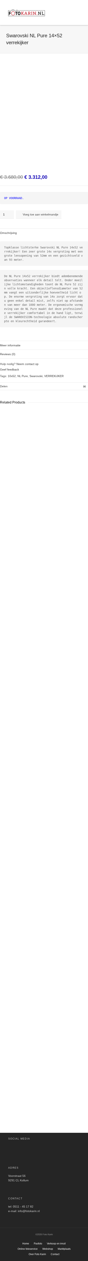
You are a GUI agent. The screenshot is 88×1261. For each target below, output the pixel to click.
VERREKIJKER (54, 376)
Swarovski (36, 376)
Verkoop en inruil (56, 1243)
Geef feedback (9, 369)
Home (25, 1243)
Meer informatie (10, 345)
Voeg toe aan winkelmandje (40, 214)
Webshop (47, 1248)
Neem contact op (27, 364)
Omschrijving (8, 233)
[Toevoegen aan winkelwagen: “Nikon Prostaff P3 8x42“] (54, 714)
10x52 (12, 376)
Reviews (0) (7, 354)
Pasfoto (38, 1243)
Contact (55, 1254)
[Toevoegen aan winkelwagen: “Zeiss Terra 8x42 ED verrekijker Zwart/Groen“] (5, 1067)
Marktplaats (64, 1248)
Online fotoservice (28, 1248)
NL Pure (22, 376)
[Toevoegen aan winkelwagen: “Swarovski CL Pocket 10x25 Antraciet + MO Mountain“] (31, 714)
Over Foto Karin (37, 1254)
